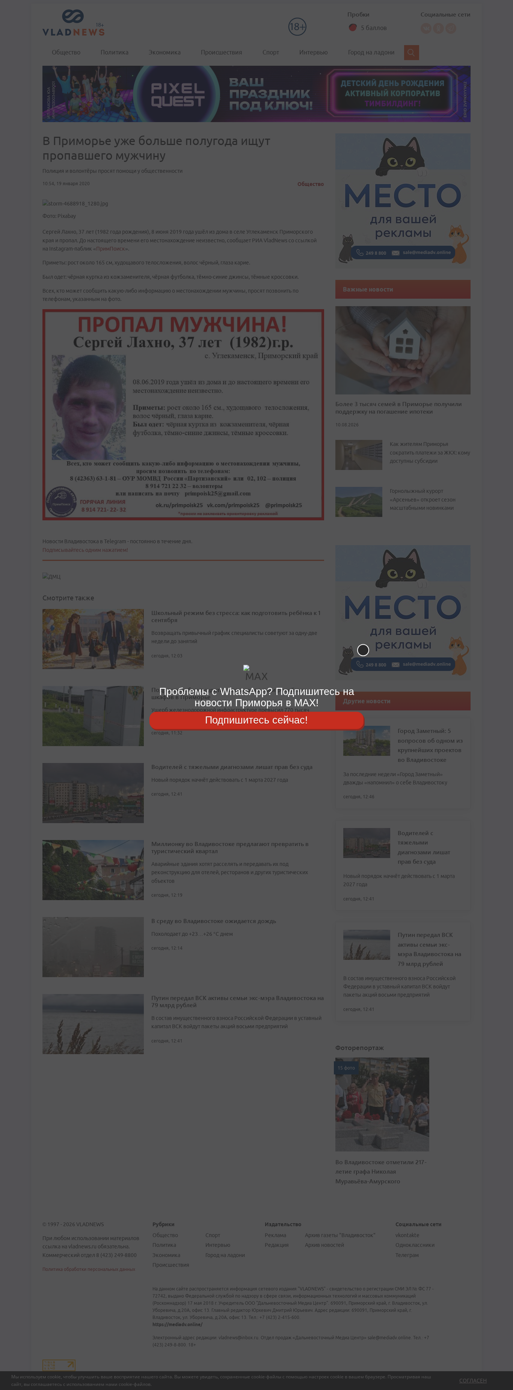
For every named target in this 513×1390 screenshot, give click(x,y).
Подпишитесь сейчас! (256, 720)
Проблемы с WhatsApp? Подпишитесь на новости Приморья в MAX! (256, 697)
